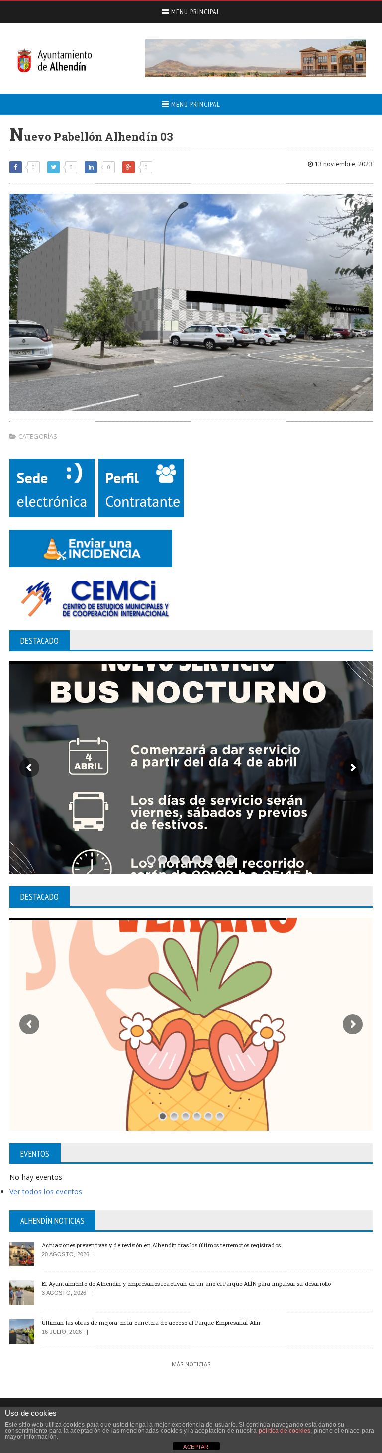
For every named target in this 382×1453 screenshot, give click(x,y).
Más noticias (191, 1364)
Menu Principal (194, 11)
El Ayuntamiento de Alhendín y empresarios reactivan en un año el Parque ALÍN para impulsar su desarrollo (186, 1283)
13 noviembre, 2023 (342, 164)
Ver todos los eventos (45, 1191)
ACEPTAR (195, 1447)
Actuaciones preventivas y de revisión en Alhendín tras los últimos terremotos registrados (161, 1245)
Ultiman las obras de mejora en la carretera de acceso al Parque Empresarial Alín (151, 1322)
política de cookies (284, 1430)
